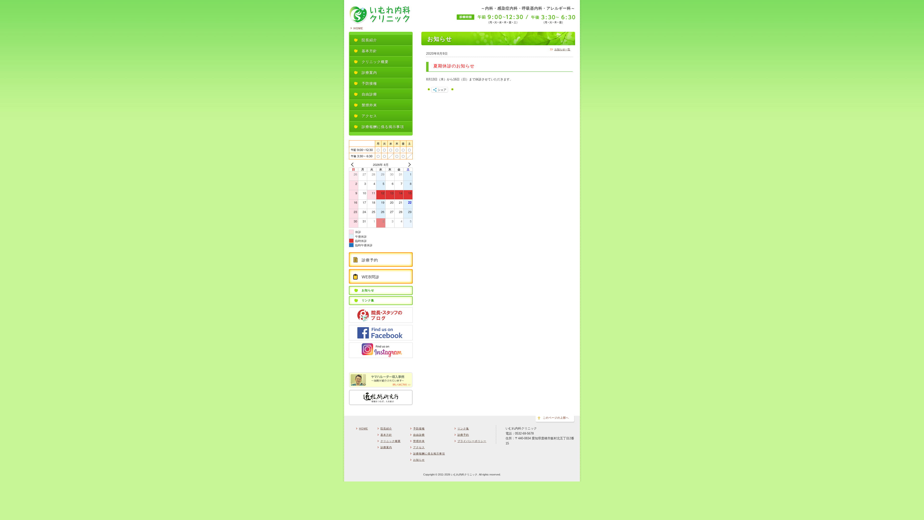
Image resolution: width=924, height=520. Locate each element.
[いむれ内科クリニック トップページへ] (380, 22)
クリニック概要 (390, 441)
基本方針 (386, 434)
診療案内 (386, 447)
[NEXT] (408, 165)
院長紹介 (386, 428)
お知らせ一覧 (562, 49)
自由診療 (419, 434)
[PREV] (353, 165)
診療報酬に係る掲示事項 (429, 453)
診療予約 (463, 434)
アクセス (419, 447)
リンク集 (463, 428)
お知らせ (419, 459)
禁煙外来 (419, 441)
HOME (358, 28)
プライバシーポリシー (471, 441)
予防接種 (419, 428)
